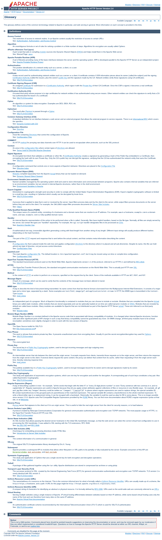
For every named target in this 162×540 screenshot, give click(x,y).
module (43, 52)
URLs (156, 489)
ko (154, 21)
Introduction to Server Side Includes (31, 433)
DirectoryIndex (20, 452)
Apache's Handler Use (26, 225)
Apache (6, 12)
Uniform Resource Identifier (113, 481)
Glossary (149, 5)
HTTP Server (16, 12)
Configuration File (108, 166)
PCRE (85, 397)
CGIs (121, 223)
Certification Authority (21, 78)
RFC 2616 (140, 262)
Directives (136, 5)
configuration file (20, 244)
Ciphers (148, 334)
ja (151, 21)
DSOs (132, 304)
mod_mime (21, 296)
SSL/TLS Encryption (25, 80)
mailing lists (35, 526)
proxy (16, 405)
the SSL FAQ (22, 425)
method (24, 143)
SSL (135, 267)
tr (159, 21)
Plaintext (28, 111)
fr (147, 21)
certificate (27, 86)
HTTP (27, 238)
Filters (19, 207)
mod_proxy (21, 362)
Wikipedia (24, 400)
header (20, 293)
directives (61, 148)
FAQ (143, 5)
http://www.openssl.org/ (25, 329)
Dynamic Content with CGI (27, 124)
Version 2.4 (40, 12)
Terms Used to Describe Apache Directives (34, 150)
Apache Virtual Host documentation (31, 499)
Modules (128, 5)
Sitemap (157, 5)
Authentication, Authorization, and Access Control (36, 41)
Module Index (22, 311)
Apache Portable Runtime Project (30, 62)
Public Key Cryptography (38, 347)
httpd (52, 174)
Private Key (87, 86)
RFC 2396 (98, 489)
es (143, 21)
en (139, 21)
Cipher (51, 111)
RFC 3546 (35, 425)
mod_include (51, 452)
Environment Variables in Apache (30, 186)
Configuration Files (24, 137)
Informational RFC (140, 119)
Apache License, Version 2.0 (28, 535)
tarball (121, 306)
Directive (20, 129)
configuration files (31, 148)
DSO (79, 52)
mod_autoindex (34, 452)
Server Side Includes (101, 204)
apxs (30, 54)
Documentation (28, 12)
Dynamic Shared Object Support (30, 176)
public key (63, 78)
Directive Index (23, 168)
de (134, 21)
